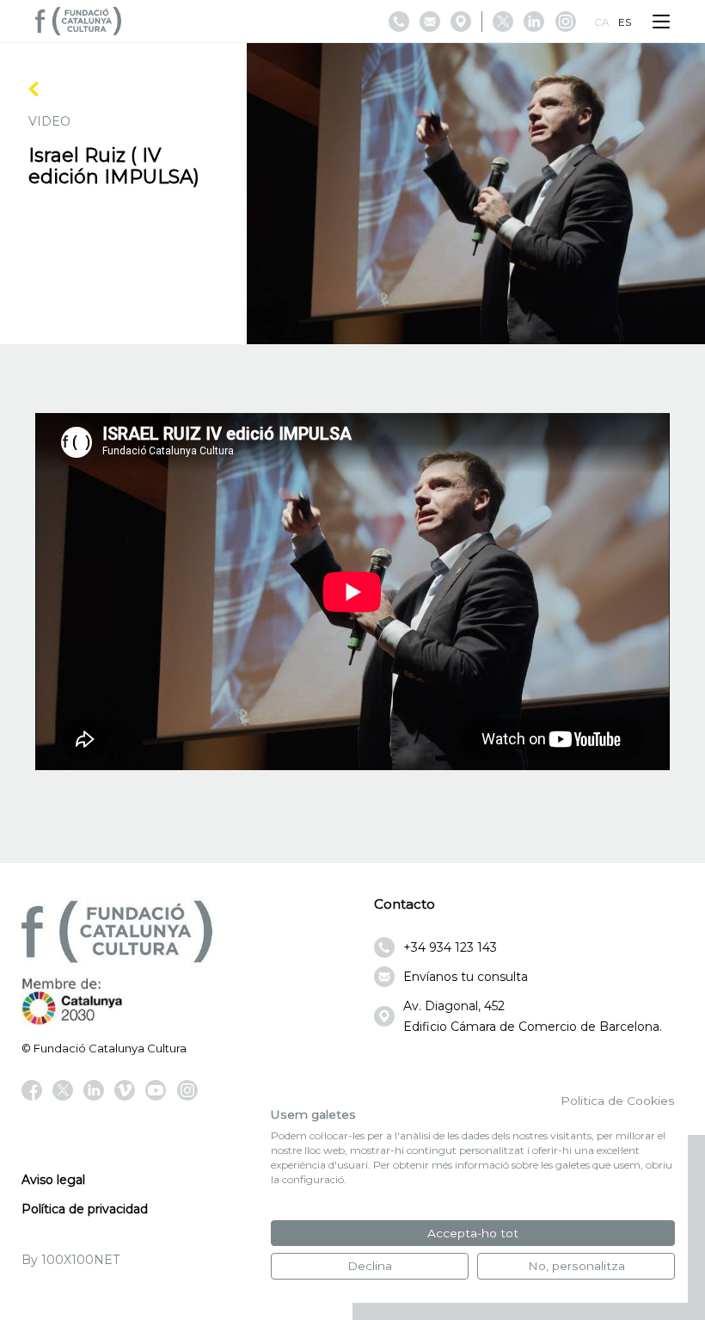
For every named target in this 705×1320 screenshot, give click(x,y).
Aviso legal (53, 1179)
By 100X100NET (70, 1260)
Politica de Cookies (618, 1100)
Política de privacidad (84, 1209)
